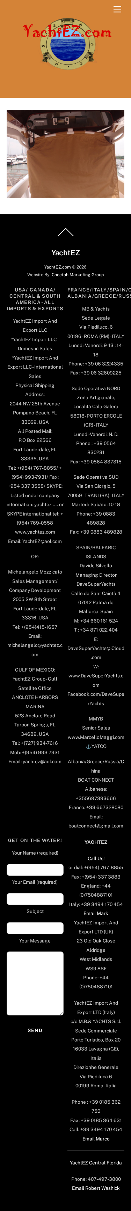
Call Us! (96, 858)
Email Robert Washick (96, 1188)
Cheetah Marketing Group (78, 274)
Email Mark (95, 913)
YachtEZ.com (57, 267)
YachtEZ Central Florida (96, 1162)
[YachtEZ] (63, 89)
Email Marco (96, 1139)
